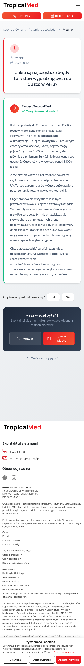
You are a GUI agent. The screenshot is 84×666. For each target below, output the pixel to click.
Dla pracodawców (11, 540)
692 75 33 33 (18, 451)
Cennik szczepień (11, 558)
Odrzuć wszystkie (42, 659)
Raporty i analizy (10, 581)
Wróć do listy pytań (44, 358)
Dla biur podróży (10, 544)
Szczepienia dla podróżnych (16, 550)
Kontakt (28, 338)
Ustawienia (15, 659)
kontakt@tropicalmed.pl (24, 458)
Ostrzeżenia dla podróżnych (16, 585)
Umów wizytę (61, 339)
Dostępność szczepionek (15, 562)
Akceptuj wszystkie (68, 659)
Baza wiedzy (8, 569)
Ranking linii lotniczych (14, 573)
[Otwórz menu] (78, 5)
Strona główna (13, 29)
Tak (53, 297)
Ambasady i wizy (10, 577)
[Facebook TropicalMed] (5, 478)
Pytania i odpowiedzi (42, 29)
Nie (68, 297)
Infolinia (24, 16)
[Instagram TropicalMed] (14, 478)
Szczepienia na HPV (12, 554)
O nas (5, 532)
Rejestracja (64, 16)
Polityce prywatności (64, 652)
